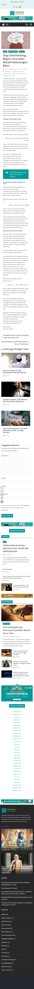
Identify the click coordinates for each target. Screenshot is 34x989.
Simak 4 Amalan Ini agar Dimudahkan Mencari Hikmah (14, 371)
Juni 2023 (17, 779)
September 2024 (17, 739)
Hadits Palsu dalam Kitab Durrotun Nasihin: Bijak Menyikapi (20, 652)
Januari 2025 (17, 728)
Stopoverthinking (7, 73)
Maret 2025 (17, 722)
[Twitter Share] (2, 494)
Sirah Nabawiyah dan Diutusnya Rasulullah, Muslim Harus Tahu (17, 630)
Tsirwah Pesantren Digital (9, 76)
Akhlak (5, 51)
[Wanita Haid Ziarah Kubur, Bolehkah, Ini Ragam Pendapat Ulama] (6, 664)
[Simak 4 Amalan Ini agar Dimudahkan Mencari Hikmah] (15, 354)
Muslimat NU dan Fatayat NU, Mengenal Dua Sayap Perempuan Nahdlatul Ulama (16, 846)
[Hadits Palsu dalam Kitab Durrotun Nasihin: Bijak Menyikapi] (6, 654)
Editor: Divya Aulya (15, 636)
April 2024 (17, 752)
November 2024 (17, 733)
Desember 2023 (17, 763)
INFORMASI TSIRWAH (7, 939)
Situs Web (4, 494)
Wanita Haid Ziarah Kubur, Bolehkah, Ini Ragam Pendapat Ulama (21, 663)
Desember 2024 (17, 730)
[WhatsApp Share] (2, 487)
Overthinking (7, 71)
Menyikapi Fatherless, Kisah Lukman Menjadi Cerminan (21, 586)
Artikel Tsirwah (5, 925)
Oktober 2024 (17, 736)
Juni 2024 (17, 747)
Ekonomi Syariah (6, 928)
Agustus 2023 (17, 774)
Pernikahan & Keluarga (7, 959)
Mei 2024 (17, 749)
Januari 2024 (17, 760)
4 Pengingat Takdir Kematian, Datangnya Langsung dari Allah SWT (16, 336)
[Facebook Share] (2, 490)
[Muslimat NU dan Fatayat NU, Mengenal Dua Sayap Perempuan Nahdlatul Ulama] (17, 840)
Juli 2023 (17, 777)
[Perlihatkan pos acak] (31, 25)
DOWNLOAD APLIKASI (17, 531)
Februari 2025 (17, 725)
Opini (4, 541)
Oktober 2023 (17, 768)
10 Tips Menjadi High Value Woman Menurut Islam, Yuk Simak (16, 869)
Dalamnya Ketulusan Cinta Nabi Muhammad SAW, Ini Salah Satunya (15, 430)
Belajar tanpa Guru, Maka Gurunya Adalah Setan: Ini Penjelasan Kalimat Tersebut (21, 674)
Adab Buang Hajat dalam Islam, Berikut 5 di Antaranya (18, 174)
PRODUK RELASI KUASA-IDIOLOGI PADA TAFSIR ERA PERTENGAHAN (15, 548)
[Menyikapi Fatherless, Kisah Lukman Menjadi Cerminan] (6, 587)
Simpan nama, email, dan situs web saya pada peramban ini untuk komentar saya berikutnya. (15, 507)
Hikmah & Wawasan (13, 51)
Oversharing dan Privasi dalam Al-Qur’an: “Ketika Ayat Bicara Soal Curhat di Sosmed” (16, 577)
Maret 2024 (17, 755)
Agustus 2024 (17, 741)
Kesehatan (21, 51)
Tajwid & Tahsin (5, 966)
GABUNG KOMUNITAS (17, 706)
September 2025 (17, 714)
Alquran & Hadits (6, 918)
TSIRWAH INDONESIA (9, 79)
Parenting (4, 952)
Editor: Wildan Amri (16, 69)
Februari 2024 (17, 758)
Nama (3, 478)
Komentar (5, 456)
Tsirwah (13, 73)
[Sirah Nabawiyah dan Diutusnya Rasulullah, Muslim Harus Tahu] (17, 613)
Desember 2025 (17, 711)
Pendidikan (4, 956)
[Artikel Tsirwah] (3, 25)
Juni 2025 (17, 717)
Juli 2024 (17, 744)
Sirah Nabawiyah (7, 569)
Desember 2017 (17, 790)
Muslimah (4, 945)
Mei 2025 (17, 720)
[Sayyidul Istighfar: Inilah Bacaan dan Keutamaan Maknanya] (15, 383)
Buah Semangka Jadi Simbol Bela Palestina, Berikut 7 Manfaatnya (14, 343)
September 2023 (17, 771)
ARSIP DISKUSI (6, 623)
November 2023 (17, 766)
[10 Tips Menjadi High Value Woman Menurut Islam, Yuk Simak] (17, 864)
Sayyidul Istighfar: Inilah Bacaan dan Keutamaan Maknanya (15, 400)
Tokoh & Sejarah (6, 970)
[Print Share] (2, 501)
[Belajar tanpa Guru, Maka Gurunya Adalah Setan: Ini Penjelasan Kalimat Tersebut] (6, 675)
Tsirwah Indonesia (20, 73)
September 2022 (17, 788)
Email (3, 486)
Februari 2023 (17, 782)
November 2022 (17, 785)
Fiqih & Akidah (5, 932)
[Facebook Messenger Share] (2, 498)
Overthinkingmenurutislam (17, 71)
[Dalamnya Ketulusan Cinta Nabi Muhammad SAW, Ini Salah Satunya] (15, 412)
